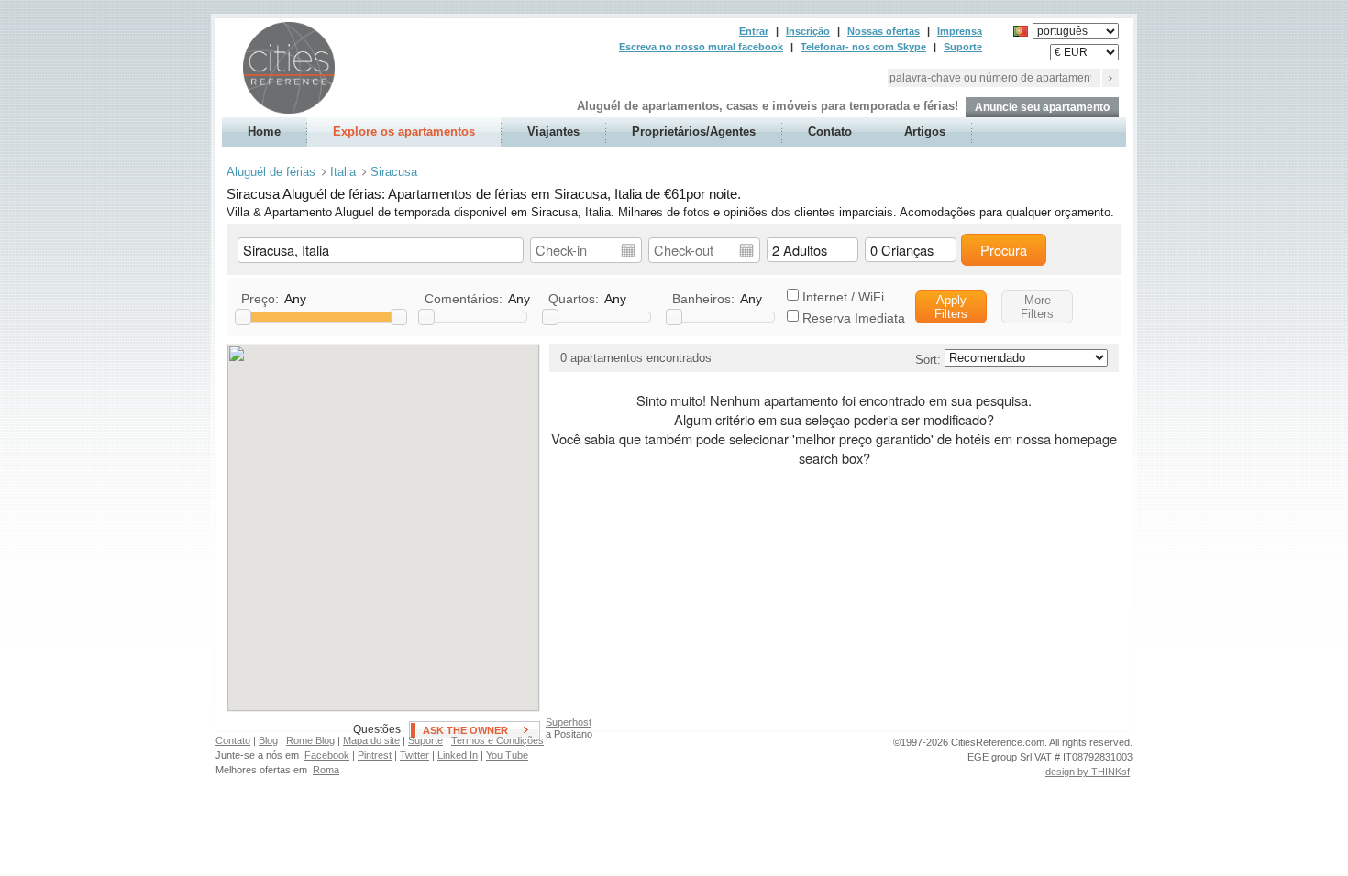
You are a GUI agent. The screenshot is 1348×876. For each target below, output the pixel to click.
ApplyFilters (950, 307)
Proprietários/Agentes (694, 131)
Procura (1003, 249)
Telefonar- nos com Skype (863, 46)
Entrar (753, 31)
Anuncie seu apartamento (1042, 107)
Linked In (457, 755)
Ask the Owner (465, 730)
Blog (268, 740)
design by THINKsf (1087, 771)
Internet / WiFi (843, 297)
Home (264, 131)
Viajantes (553, 131)
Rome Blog (310, 740)
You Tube (507, 755)
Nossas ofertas (883, 31)
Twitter (414, 755)
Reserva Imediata (853, 318)
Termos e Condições (497, 740)
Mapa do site (371, 740)
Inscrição (808, 31)
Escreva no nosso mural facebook (701, 46)
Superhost (568, 722)
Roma (326, 769)
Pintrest (375, 755)
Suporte (963, 46)
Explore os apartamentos (404, 131)
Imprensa (959, 31)
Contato (830, 131)
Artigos (924, 131)
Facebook (326, 755)
